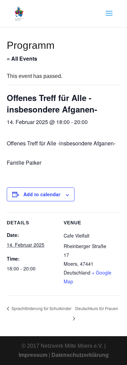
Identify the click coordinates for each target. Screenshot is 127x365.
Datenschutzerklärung (80, 355)
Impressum (33, 355)
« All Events (22, 58)
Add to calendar (41, 194)
